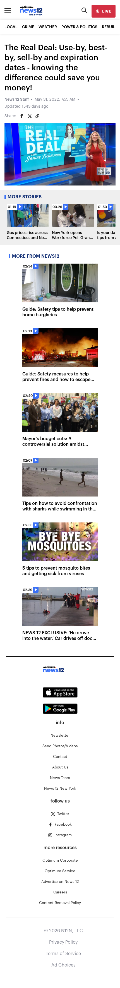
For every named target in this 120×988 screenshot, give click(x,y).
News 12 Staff (16, 100)
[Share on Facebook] (22, 116)
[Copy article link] (37, 116)
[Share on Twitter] (29, 116)
